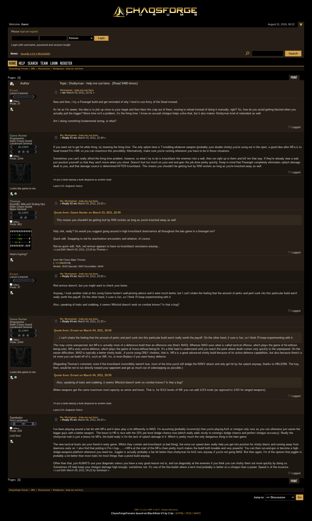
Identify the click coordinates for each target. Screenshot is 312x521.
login (23, 31)
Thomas (15, 201)
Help (22, 63)
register (33, 31)
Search (33, 63)
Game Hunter (18, 135)
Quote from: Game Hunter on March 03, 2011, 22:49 (87, 212)
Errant (14, 90)
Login (54, 63)
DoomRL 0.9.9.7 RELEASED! (35, 54)
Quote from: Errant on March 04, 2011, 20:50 (82, 330)
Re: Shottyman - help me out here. (79, 135)
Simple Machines (169, 509)
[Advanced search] (247, 53)
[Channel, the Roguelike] (15, 194)
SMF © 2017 (154, 509)
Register (66, 63)
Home (12, 63)
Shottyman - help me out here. (77, 90)
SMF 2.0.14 (140, 509)
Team (44, 63)
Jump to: (259, 497)
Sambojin (16, 417)
